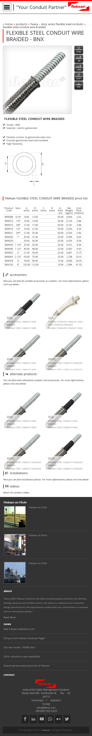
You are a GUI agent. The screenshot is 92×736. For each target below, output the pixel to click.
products (21, 24)
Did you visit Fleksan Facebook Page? (24, 638)
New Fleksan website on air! (19, 629)
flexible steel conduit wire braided (24, 27)
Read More (10, 617)
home (9, 24)
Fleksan (46, 730)
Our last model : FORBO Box (19, 647)
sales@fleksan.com (46, 707)
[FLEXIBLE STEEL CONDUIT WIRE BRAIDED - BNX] (37, 79)
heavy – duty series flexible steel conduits (57, 24)
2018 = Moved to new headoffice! (22, 656)
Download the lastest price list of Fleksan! (27, 665)
